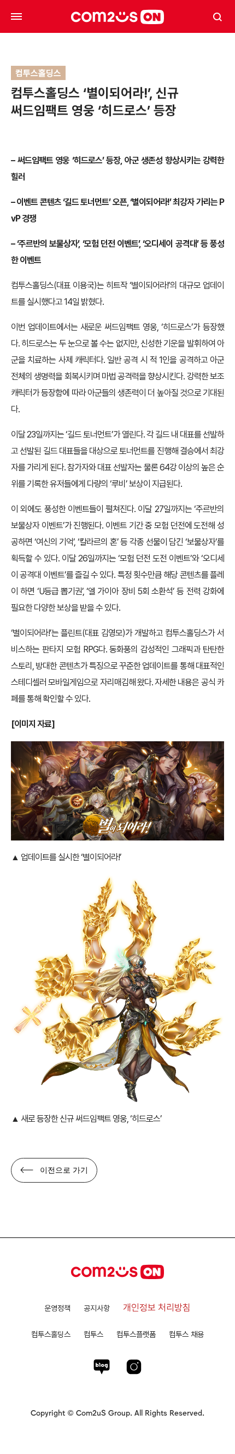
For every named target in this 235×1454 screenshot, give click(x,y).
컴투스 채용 (186, 1334)
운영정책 (57, 1308)
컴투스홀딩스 (50, 1334)
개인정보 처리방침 (157, 1307)
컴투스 (93, 1334)
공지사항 (97, 1308)
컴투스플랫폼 (136, 1334)
